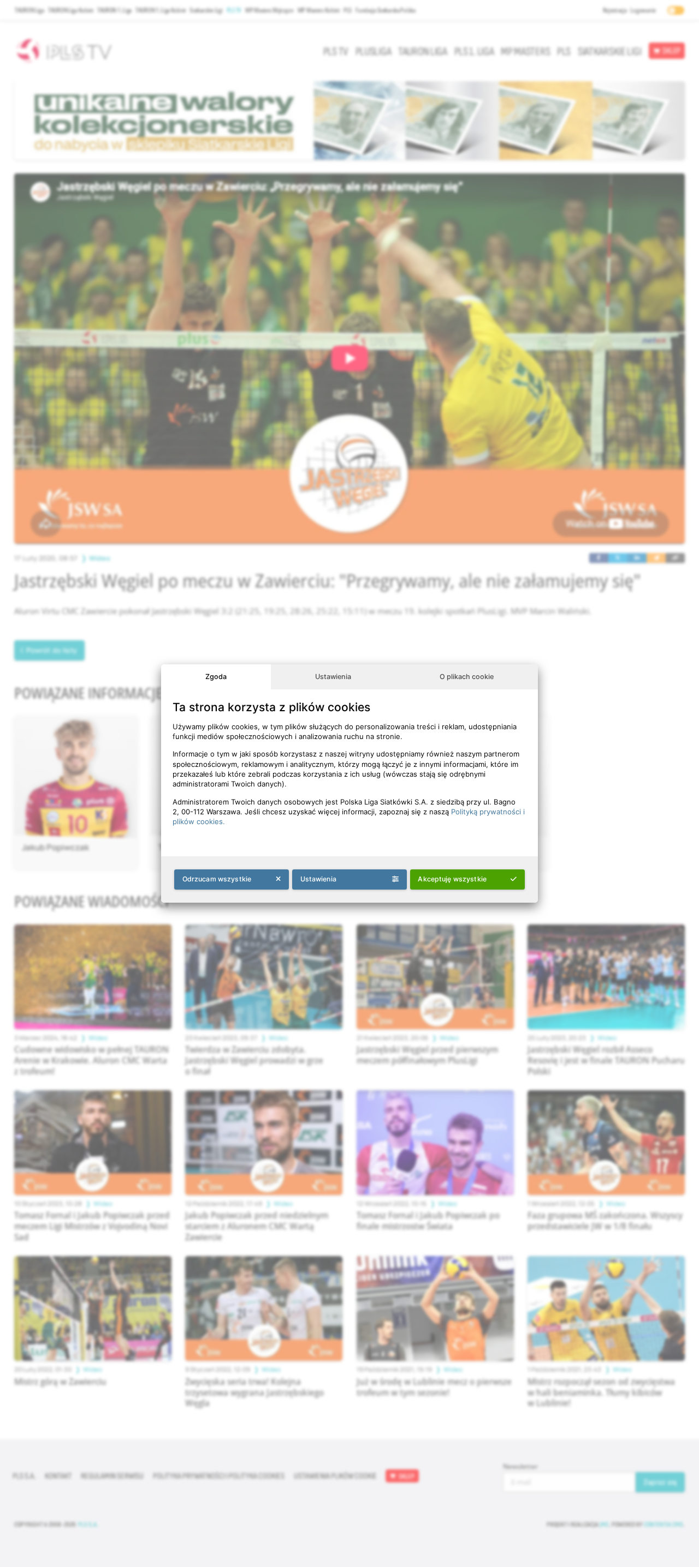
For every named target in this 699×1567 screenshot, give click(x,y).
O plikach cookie (467, 677)
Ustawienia (333, 677)
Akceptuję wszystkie (452, 879)
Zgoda (216, 677)
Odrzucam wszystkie (217, 879)
